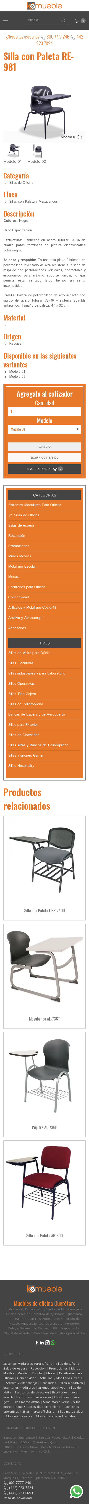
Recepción (38, 1368)
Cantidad (44, 402)
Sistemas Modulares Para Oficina (27, 1364)
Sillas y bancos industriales (55, 1416)
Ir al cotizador (44, 469)
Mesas (51, 1373)
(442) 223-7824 (20, 1488)
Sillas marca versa (56, 1402)
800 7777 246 (57, 36)
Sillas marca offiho (26, 1402)
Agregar (44, 447)
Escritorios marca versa (33, 1397)
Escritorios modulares (19, 1387)
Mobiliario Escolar (30, 1373)
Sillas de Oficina (67, 1364)
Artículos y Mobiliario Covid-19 (62, 1378)
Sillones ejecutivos (51, 1387)
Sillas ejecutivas (71, 1383)
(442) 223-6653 (20, 1493)
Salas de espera (15, 1368)
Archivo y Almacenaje (21, 1383)
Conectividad (26, 1378)
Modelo (44, 420)
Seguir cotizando (44, 458)
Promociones (58, 1368)
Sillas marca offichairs (38, 1411)
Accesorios (48, 1383)
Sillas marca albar (71, 1411)
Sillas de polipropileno (44, 1407)
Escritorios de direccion (32, 1392)
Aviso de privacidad (17, 1498)
